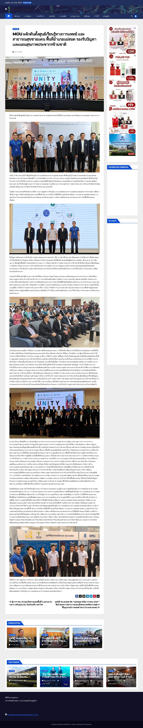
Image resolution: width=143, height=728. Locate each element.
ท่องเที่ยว (52, 16)
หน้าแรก (17, 16)
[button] (132, 16)
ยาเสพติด (63, 16)
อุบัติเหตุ (87, 16)
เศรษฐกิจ (106, 16)
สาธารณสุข (16, 29)
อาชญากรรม (75, 16)
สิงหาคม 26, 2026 (50, 680)
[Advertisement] (122, 294)
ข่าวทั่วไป (40, 16)
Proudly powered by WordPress (61, 724)
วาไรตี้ (96, 16)
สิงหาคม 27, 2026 (17, 680)
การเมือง (28, 16)
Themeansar (87, 724)
